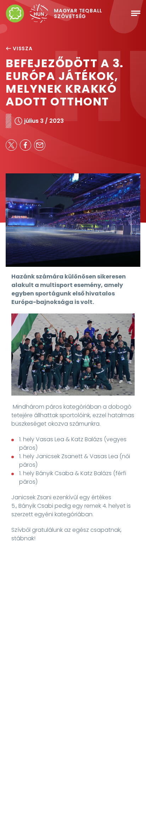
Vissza (23, 48)
